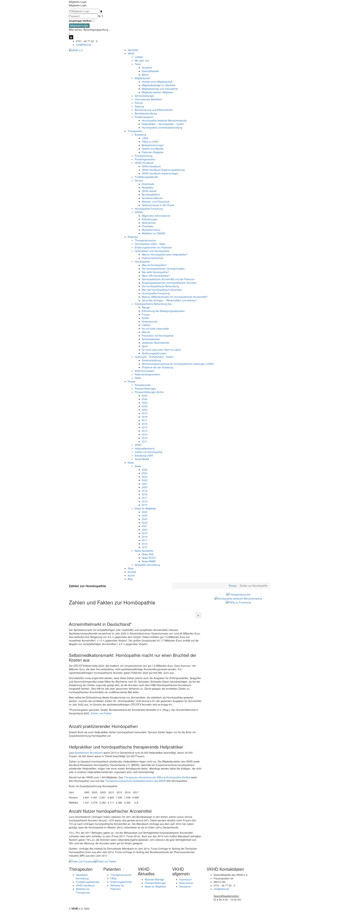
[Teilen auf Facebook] (81, 861)
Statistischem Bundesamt (89, 752)
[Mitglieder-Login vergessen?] (70, 11)
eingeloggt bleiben (80, 20)
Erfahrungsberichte (121, 882)
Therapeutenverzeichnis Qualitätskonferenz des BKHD (135, 781)
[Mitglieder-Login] (71, 37)
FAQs (113, 878)
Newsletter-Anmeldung (147, 565)
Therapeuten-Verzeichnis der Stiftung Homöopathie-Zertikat (157, 777)
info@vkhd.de (83, 44)
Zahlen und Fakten (101, 713)
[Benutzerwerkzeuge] (198, 615)
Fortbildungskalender (88, 882)
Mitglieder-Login (79, 25)
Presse (233, 585)
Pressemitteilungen (155, 883)
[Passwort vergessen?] (102, 16)
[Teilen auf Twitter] (105, 861)
